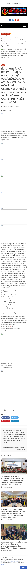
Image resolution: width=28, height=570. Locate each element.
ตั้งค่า (2, 564)
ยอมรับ (23, 567)
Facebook (10, 20)
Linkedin (15, 421)
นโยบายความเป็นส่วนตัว (12, 561)
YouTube (15, 20)
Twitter (13, 20)
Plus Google (18, 20)
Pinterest (6, 421)
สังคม (3, 65)
